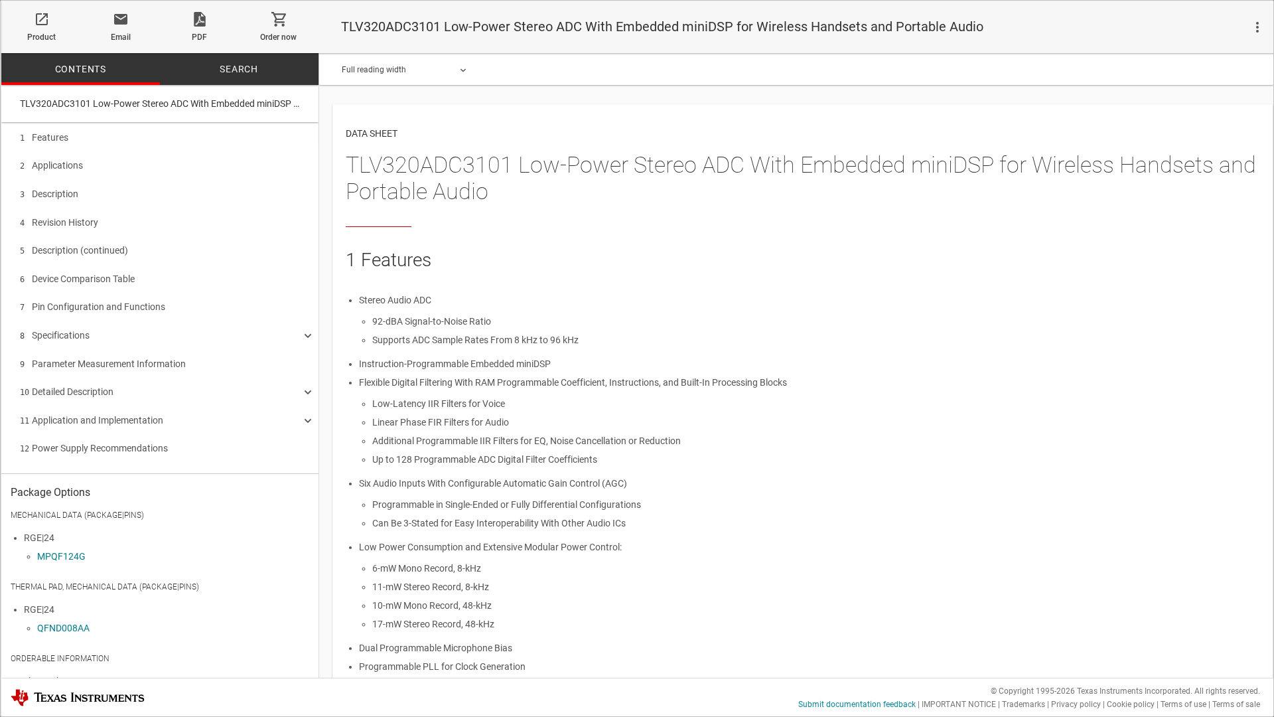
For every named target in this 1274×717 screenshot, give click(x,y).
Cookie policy (1131, 704)
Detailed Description (66, 391)
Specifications (55, 335)
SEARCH (239, 69)
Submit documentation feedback (857, 704)
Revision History (59, 222)
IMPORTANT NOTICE (959, 704)
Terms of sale (1236, 704)
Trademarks (1023, 704)
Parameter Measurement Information (103, 363)
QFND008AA (63, 628)
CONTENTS (80, 69)
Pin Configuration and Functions (92, 306)
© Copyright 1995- (1033, 691)
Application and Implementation (91, 420)
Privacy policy (1076, 704)
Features (44, 137)
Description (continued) (74, 250)
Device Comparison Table (77, 279)
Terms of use (1183, 704)
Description (49, 194)
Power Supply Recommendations (94, 448)
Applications (51, 165)
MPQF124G (61, 556)
